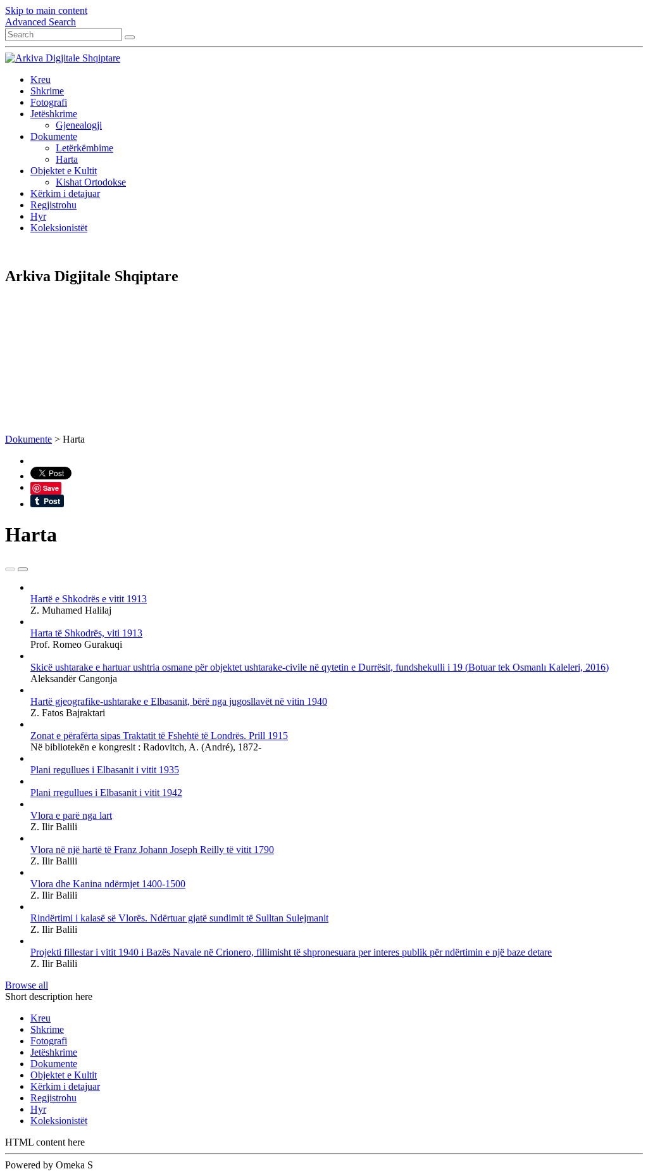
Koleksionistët (58, 227)
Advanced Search (40, 21)
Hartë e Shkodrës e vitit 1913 (88, 598)
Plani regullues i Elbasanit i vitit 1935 (104, 769)
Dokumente (53, 136)
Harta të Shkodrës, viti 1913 (86, 633)
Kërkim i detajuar (65, 193)
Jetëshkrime (53, 113)
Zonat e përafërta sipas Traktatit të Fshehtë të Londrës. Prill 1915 (159, 735)
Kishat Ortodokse (91, 182)
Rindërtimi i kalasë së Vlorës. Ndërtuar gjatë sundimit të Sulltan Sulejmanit (179, 918)
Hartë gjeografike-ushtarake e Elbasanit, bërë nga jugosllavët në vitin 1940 (178, 701)
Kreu (40, 79)
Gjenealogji (79, 125)
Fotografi (48, 102)
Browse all (26, 985)
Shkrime (47, 90)
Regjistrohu (53, 204)
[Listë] (23, 569)
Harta (67, 159)
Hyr (38, 216)
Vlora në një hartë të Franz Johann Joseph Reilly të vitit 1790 (152, 849)
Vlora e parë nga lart (71, 815)
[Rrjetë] (10, 569)
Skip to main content (46, 10)
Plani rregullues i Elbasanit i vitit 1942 (106, 792)
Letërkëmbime (84, 147)
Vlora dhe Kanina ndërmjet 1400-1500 (107, 883)
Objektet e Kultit (63, 170)
